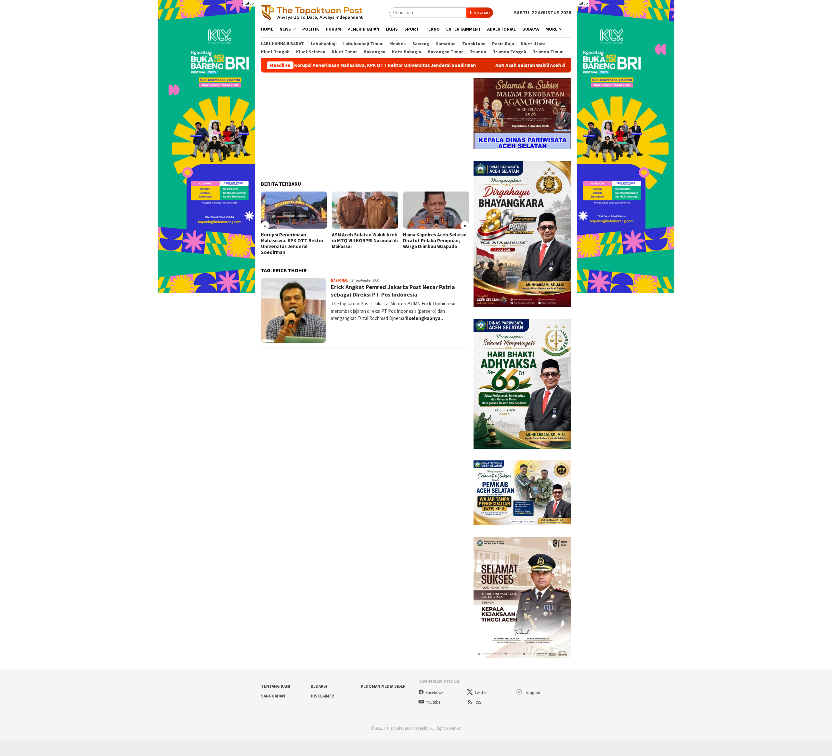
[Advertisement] (365, 123)
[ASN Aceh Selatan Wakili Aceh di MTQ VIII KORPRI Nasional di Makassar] (365, 210)
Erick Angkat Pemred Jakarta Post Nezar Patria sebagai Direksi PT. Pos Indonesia (393, 290)
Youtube (433, 702)
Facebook (434, 692)
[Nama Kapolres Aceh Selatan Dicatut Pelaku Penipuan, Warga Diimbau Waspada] (436, 210)
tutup (249, 3)
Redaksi (319, 686)
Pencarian (480, 12)
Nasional (339, 280)
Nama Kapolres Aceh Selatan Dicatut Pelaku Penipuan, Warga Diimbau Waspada (435, 240)
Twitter (480, 692)
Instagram (532, 692)
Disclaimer (322, 696)
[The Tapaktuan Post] (312, 12)
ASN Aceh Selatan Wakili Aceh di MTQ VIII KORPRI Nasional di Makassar (528, 65)
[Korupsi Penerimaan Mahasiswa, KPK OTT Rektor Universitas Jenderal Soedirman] (294, 210)
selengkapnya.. (426, 318)
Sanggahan (273, 696)
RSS (477, 702)
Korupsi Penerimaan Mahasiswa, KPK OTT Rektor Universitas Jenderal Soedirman (340, 65)
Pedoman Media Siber (383, 686)
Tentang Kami (275, 686)
